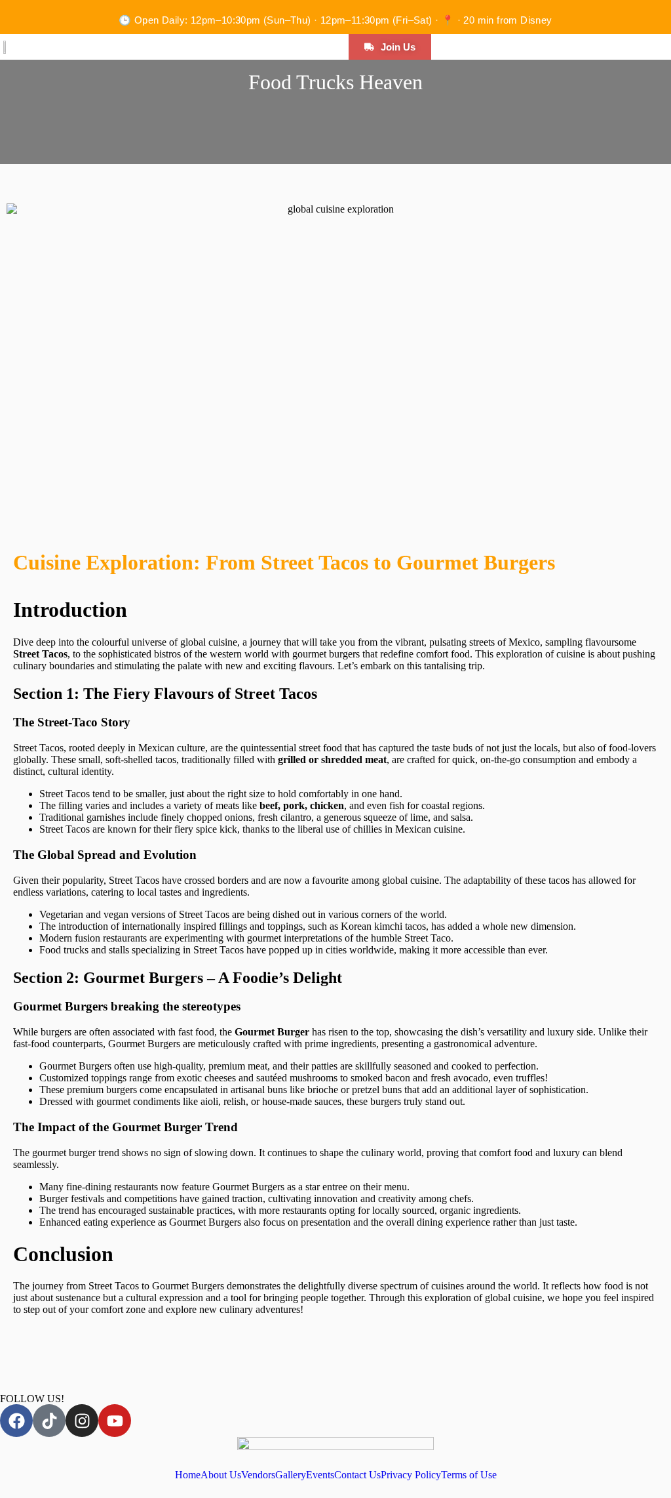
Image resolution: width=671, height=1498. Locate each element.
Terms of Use (469, 1475)
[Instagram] (82, 1420)
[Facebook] (16, 1420)
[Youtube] (114, 1420)
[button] (84, 49)
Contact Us (357, 1475)
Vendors (258, 1475)
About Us (221, 1475)
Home (188, 1475)
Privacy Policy (411, 1475)
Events (320, 1475)
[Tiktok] (49, 1420)
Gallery (290, 1475)
